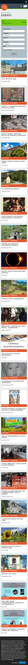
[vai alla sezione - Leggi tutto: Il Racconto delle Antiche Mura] (14, 512)
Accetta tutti (22, 662)
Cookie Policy (10, 659)
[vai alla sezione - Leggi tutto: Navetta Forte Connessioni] (14, 292)
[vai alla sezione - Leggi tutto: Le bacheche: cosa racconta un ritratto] (14, 375)
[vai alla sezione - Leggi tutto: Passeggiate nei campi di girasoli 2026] (14, 540)
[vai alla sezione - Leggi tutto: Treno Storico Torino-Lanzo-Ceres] (14, 155)
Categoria (5, 33)
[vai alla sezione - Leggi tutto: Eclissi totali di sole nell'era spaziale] (14, 265)
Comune (5, 37)
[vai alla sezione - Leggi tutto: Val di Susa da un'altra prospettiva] (14, 347)
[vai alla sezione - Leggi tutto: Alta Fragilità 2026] (14, 72)
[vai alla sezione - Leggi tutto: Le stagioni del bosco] (14, 182)
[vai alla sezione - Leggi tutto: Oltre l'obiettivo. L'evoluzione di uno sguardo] (14, 457)
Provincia (5, 42)
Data (4, 46)
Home (2, 12)
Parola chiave (6, 29)
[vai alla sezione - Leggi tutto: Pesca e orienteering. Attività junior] (14, 430)
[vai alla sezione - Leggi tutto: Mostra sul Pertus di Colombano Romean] (14, 237)
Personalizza (15, 662)
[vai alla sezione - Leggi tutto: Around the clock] (14, 567)
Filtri (24, 22)
